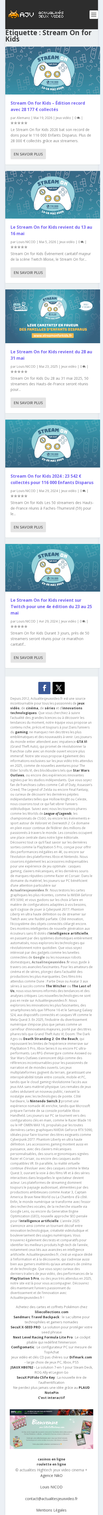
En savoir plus (28, 154)
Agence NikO (51, 1475)
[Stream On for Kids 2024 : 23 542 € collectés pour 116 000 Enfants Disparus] (52, 444)
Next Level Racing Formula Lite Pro (43, 1337)
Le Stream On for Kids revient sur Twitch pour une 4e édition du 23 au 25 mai (51, 606)
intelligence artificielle (39, 1221)
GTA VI (82, 741)
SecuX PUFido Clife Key (36, 1377)
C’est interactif (51, 1397)
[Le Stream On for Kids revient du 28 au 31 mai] (52, 316)
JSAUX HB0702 (22, 1367)
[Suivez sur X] (59, 688)
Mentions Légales (51, 1510)
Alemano (23, 118)
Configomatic (22, 1347)
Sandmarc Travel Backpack (36, 1317)
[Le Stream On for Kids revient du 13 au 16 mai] (52, 195)
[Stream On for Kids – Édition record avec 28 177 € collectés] (52, 71)
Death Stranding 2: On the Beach (50, 1039)
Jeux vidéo (63, 118)
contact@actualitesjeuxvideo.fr (51, 1498)
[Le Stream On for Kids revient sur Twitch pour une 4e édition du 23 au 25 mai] (52, 568)
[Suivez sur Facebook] (44, 688)
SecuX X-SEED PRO (26, 1327)
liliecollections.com (51, 1312)
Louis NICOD (26, 242)
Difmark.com (80, 1357)
